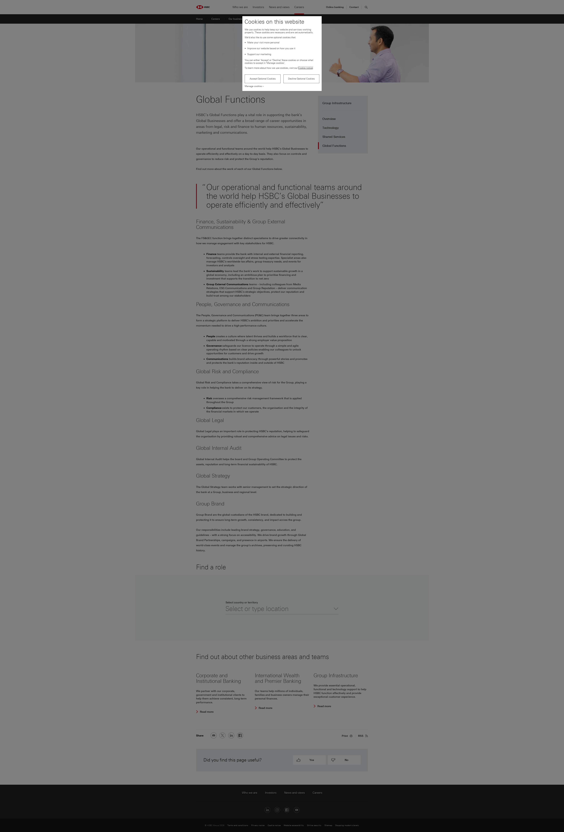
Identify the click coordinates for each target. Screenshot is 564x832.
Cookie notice (305, 68)
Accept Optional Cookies (263, 78)
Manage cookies (253, 86)
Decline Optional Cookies (301, 78)
